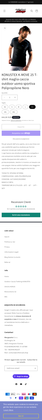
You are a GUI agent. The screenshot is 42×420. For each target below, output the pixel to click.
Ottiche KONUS (9, 287)
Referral (7, 262)
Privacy (7, 247)
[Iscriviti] (34, 368)
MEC (6, 297)
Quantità (4, 93)
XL (33, 107)
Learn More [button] (8, 410)
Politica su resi (9, 242)
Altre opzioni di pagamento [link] (21, 138)
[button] (4, 10)
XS (5, 107)
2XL (5, 112)
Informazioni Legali (11, 252)
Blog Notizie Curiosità (12, 257)
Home (6, 276)
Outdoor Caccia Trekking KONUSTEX (17, 281)
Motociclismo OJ (10, 292)
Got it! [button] (21, 416)
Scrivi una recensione (21, 215)
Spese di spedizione (16, 120)
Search (6, 237)
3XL (13, 112)
